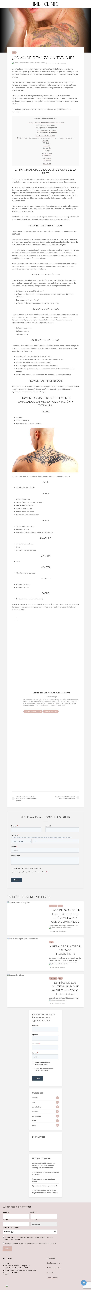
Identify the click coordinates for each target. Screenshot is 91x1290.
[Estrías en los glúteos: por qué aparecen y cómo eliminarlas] (15, 975)
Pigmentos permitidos (45, 125)
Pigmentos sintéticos (46, 130)
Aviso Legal (51, 1258)
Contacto (50, 1273)
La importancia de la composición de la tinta (45, 123)
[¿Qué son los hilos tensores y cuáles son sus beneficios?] (36, 1144)
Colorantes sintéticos (47, 133)
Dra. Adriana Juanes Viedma (61, 927)
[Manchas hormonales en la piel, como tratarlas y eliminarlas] (36, 1163)
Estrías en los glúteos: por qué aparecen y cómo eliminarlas (65, 988)
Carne (47, 163)
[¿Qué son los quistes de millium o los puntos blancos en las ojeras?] (36, 1153)
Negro (47, 143)
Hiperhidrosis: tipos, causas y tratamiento (65, 950)
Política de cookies (54, 1268)
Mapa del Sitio (52, 1278)
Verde (47, 148)
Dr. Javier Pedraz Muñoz (60, 964)
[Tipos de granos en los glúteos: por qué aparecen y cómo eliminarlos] (18, 902)
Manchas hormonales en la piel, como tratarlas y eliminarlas (50, 1164)
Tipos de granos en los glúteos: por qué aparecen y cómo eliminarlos (65, 916)
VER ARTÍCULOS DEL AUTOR (33, 711)
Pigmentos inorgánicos (46, 128)
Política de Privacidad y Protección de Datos (37, 1243)
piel (14, 52)
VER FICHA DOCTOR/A (51, 711)
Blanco (46, 161)
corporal (53, 905)
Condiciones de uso (54, 1263)
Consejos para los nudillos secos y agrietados (49, 1168)
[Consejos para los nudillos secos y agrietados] (36, 1168)
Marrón (46, 156)
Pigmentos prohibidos (45, 135)
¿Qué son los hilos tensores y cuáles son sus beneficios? (50, 1144)
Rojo (46, 151)
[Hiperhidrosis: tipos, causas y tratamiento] (22, 939)
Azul (47, 146)
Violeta (47, 158)
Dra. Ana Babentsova (59, 1000)
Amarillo (47, 153)
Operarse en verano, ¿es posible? (44, 1186)
